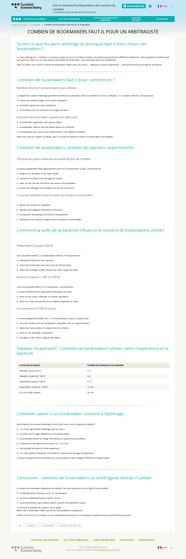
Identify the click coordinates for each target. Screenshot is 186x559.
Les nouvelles (146, 540)
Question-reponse (136, 19)
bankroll (31, 525)
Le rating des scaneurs (34, 19)
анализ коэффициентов (70, 525)
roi (20, 525)
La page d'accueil (18, 24)
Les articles (162, 19)
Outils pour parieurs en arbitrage (105, 19)
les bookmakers (47, 525)
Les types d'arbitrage (69, 19)
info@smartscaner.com (109, 550)
